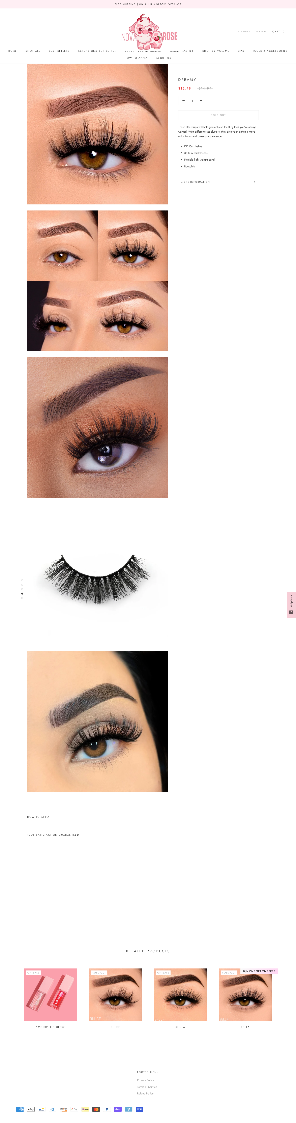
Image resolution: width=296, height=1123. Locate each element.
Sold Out (218, 115)
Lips (241, 51)
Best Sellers (59, 51)
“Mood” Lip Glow (50, 1027)
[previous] (12, 996)
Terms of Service (147, 1087)
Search (261, 31)
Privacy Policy (145, 1080)
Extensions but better (97, 51)
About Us (163, 58)
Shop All (33, 51)
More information (195, 182)
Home (12, 51)
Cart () (279, 31)
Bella (245, 1027)
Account (244, 31)
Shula (180, 1027)
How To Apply (136, 58)
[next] (283, 996)
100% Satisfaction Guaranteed (53, 835)
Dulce (115, 1027)
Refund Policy (145, 1093)
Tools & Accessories (270, 51)
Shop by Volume (216, 51)
